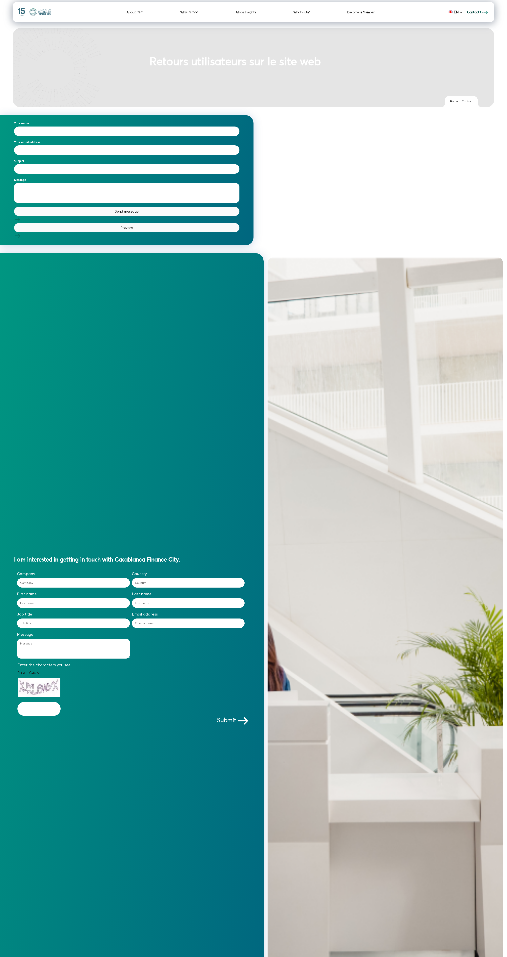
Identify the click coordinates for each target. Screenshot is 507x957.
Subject (19, 161)
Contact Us (475, 12)
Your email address (27, 142)
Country (139, 573)
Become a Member (361, 12)
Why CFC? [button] (188, 12)
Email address (145, 614)
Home (454, 101)
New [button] (21, 672)
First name (27, 594)
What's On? (301, 12)
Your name (21, 123)
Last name (142, 594)
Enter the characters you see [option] (44, 665)
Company (26, 573)
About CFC (135, 12)
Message (20, 180)
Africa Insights (246, 12)
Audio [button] (34, 672)
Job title (24, 614)
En (456, 12)
